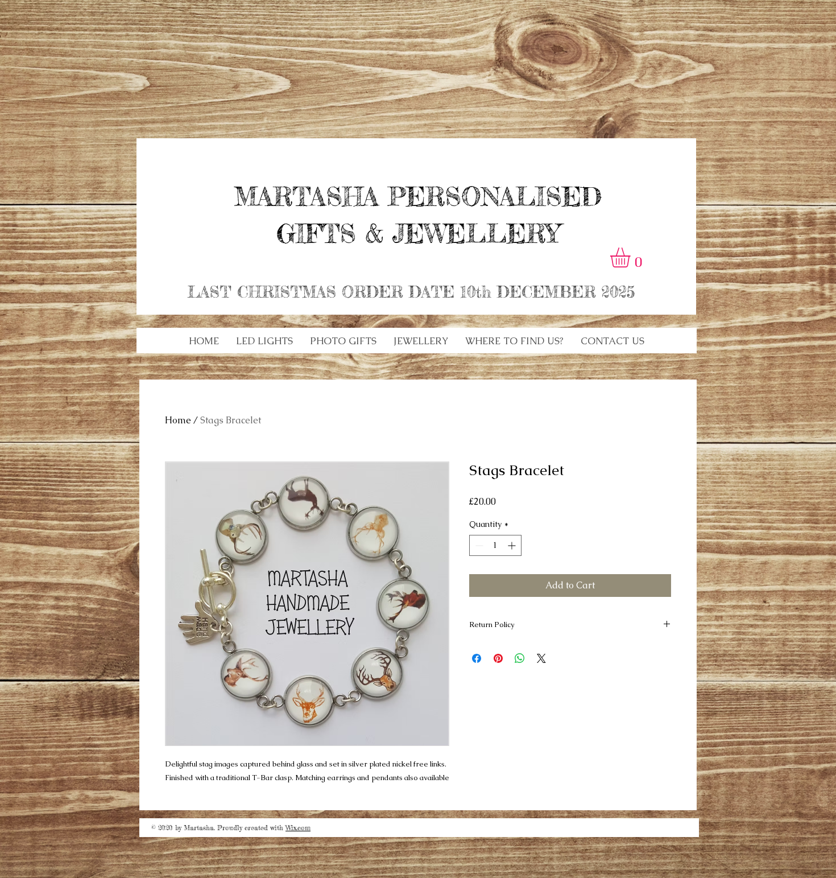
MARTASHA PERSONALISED (418, 196)
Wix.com (298, 827)
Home (178, 420)
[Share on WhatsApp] (520, 658)
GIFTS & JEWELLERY (418, 233)
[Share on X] (541, 658)
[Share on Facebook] (476, 658)
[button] (264, 340)
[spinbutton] (495, 545)
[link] (631, 257)
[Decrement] (478, 545)
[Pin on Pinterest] (498, 658)
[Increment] (513, 545)
